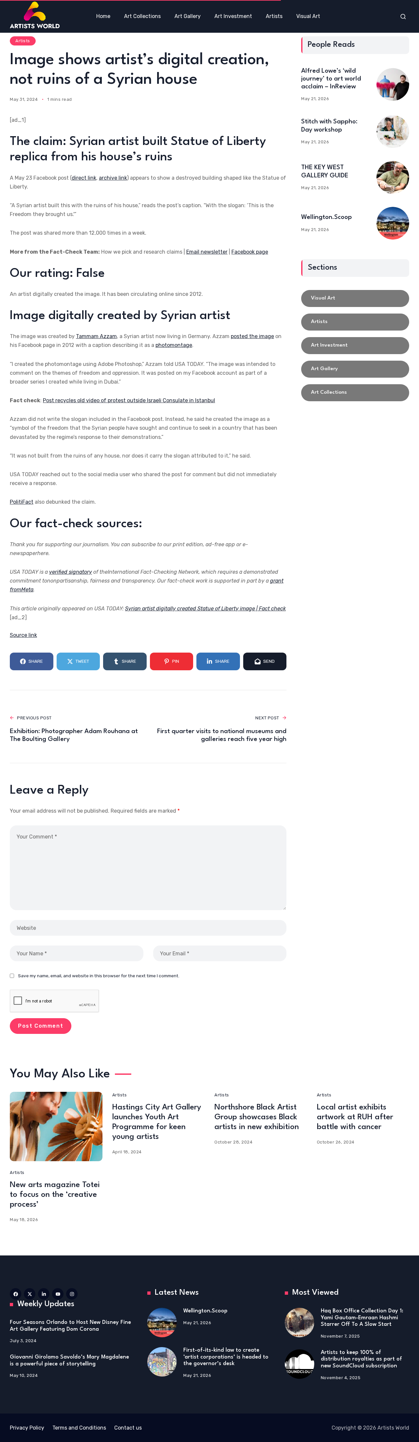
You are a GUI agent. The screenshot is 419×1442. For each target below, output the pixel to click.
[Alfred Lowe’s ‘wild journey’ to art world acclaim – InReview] (392, 84)
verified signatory (70, 572)
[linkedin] (43, 1294)
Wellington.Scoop (326, 217)
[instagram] (72, 1294)
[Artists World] (35, 15)
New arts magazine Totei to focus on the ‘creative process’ (55, 1195)
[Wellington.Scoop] (392, 223)
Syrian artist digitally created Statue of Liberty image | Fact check (205, 608)
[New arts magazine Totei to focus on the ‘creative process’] (56, 1126)
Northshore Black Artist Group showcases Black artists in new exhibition (256, 1117)
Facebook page (249, 252)
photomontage (173, 345)
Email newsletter (207, 252)
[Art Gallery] (355, 369)
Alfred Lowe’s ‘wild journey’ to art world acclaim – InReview (331, 79)
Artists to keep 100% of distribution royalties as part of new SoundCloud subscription (361, 1359)
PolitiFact (21, 502)
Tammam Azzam (96, 336)
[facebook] (15, 1294)
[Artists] (355, 322)
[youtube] (58, 1294)
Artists (22, 40)
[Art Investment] (355, 345)
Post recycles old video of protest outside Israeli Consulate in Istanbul (129, 400)
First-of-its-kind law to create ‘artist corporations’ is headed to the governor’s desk (225, 1356)
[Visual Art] (355, 298)
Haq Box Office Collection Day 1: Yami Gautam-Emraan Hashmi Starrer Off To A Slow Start (362, 1317)
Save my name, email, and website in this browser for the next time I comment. (98, 975)
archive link (113, 178)
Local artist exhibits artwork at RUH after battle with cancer (355, 1117)
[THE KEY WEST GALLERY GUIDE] (392, 177)
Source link (23, 635)
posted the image (252, 336)
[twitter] (29, 1294)
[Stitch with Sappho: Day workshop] (392, 131)
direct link (84, 178)
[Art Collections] (355, 392)
